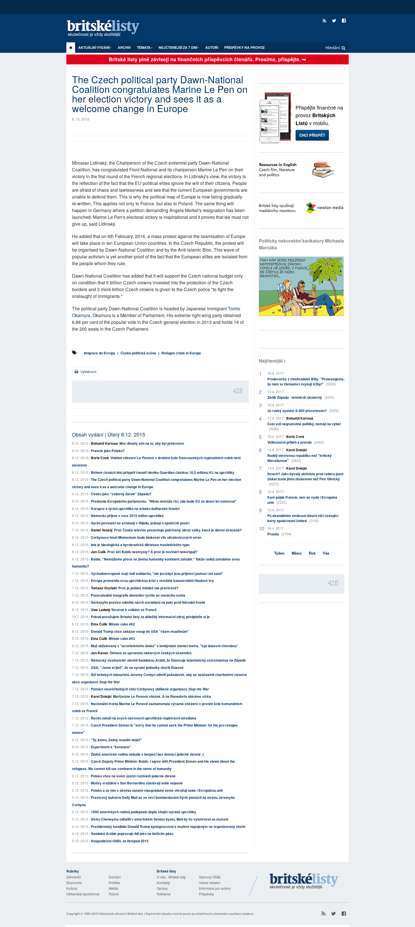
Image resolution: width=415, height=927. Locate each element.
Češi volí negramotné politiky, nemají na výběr (304, 426)
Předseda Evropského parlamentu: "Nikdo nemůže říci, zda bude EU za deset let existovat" (164, 501)
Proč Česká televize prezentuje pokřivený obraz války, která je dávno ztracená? (178, 530)
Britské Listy (304, 881)
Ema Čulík (99, 624)
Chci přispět (312, 135)
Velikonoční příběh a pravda (295, 442)
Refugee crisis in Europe (181, 352)
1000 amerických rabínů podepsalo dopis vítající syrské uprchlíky (143, 811)
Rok (312, 553)
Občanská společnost (82, 893)
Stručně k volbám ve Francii (134, 609)
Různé (114, 893)
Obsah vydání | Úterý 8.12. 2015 (108, 434)
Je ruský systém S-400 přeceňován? (303, 410)
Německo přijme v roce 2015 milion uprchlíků (127, 515)
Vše (326, 553)
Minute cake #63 (122, 638)
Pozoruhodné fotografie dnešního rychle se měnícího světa (138, 595)
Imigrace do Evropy (99, 352)
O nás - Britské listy (171, 876)
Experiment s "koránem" (111, 746)
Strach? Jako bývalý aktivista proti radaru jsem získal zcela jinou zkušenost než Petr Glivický (305, 478)
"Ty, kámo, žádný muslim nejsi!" (116, 739)
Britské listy (108, 29)
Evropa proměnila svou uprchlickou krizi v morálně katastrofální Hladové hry (152, 580)
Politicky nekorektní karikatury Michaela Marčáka (301, 244)
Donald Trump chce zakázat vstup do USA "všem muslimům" (140, 631)
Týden (279, 553)
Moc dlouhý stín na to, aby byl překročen (151, 443)
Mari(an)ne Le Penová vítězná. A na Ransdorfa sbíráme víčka (162, 696)
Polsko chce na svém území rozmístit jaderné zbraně (133, 775)
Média (113, 888)
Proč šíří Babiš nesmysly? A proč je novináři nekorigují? (152, 551)
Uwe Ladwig (100, 609)
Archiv (124, 47)
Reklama (164, 893)
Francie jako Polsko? (107, 450)
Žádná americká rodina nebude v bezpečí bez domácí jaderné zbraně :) (147, 754)
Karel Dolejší (101, 696)
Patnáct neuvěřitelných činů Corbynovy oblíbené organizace (150, 689)
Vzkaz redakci (209, 882)
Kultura (71, 888)
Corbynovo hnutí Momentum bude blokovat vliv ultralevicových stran (146, 537)
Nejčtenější (271, 360)
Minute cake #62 (122, 624)
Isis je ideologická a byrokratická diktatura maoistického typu (140, 544)
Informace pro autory (215, 888)
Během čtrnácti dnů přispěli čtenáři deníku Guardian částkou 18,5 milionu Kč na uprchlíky (162, 472)
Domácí (115, 876)
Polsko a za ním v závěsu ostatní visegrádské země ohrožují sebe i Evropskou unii (156, 790)
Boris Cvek (100, 457)
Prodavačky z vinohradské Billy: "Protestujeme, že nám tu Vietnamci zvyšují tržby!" (305, 381)
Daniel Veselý (102, 530)
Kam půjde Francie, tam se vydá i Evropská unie (302, 500)
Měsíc (297, 553)
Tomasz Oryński (104, 587)
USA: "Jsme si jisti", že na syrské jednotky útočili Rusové (137, 667)
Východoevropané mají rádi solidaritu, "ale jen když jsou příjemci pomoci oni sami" (157, 573)
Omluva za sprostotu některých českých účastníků (150, 652)
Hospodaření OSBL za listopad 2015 (119, 840)
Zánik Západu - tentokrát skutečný (301, 397)
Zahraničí (73, 876)
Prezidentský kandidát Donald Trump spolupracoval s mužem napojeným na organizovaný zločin (168, 826)
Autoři (211, 47)
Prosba (279, 533)
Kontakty (163, 882)
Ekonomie (74, 882)
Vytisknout (88, 371)
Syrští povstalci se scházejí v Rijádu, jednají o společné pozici (140, 522)
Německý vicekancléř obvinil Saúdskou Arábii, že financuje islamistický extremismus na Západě (168, 660)
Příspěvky (206, 893)
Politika (114, 882)
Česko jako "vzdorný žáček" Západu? (121, 493)
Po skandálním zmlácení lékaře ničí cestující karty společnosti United (302, 518)
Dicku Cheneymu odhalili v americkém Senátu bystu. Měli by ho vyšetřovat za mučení (159, 819)
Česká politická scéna (138, 352)
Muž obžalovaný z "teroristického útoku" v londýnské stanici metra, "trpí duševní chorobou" (164, 645)
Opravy (162, 888)
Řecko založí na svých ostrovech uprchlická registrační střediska (143, 718)
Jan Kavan (99, 652)
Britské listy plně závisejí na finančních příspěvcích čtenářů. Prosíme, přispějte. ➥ (207, 59)
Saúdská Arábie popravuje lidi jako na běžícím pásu (132, 833)
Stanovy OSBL (210, 876)
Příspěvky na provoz (244, 47)
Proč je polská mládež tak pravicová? (148, 587)
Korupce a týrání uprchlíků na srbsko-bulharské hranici (135, 508)
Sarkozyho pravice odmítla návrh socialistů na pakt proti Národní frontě (148, 602)
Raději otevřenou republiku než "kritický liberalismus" (299, 458)
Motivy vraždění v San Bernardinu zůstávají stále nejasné (137, 783)
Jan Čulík (98, 551)
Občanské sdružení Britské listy (121, 913)
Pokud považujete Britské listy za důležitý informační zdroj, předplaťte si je (150, 616)
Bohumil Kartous (104, 443)
